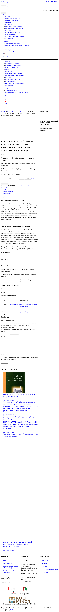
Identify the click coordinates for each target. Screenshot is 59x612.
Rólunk (5, 560)
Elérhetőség (6, 2)
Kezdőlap (3, 111)
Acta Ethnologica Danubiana (12, 43)
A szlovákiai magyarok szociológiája (14, 36)
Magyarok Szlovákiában (11, 20)
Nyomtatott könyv (24, 312)
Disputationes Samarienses (12, 16)
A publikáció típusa (8, 178)
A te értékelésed (5, 335)
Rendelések (45, 563)
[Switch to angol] (4, 53)
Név (2, 350)
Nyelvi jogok (8, 24)
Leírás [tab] (4, 189)
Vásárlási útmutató (7, 563)
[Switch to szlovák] (5, 57)
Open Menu (3, 5)
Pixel (11, 610)
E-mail (2, 354)
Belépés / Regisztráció (51, 1)
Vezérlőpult (45, 560)
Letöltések (44, 566)
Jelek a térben (9, 38)
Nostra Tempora (9, 30)
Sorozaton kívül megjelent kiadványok (13, 51)
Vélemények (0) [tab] (7, 193)
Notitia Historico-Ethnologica (12, 32)
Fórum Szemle (7, 49)
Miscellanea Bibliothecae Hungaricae (15, 28)
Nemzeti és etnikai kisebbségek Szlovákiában (17, 45)
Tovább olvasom (10, 400)
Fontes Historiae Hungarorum (13, 18)
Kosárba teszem (4, 183)
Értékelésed (4, 337)
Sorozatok (5, 14)
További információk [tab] (8, 191)
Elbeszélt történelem (10, 34)
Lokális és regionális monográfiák (14, 26)
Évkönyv (5, 41)
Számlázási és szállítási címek (50, 569)
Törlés (32, 178)
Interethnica (8, 22)
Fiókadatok (45, 572)
